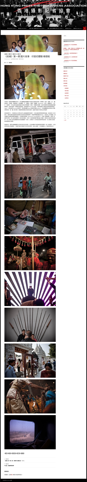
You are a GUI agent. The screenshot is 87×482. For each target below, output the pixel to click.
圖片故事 (13, 453)
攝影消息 (65, 80)
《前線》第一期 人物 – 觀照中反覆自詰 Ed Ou (14, 460)
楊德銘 (18, 453)
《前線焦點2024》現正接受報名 (70, 60)
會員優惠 (65, 83)
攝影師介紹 (15, 54)
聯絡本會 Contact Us (77, 28)
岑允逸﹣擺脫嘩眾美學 (9, 464)
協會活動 (67, 90)
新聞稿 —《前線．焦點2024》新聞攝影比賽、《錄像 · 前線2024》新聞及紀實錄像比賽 (73, 49)
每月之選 (67, 95)
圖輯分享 (10, 54)
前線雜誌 (6, 54)
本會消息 (65, 85)
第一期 (22, 453)
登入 (12, 474)
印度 (9, 453)
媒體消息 (65, 73)
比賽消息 (67, 98)
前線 (6, 453)
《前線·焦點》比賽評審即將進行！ (70, 53)
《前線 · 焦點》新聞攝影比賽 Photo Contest (36, 28)
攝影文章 (19, 54)
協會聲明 (67, 93)
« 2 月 (65, 120)
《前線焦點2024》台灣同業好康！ (70, 56)
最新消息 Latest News (22, 28)
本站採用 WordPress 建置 (7, 480)
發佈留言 (22, 59)
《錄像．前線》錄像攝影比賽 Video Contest (55, 28)
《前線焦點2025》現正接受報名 (70, 44)
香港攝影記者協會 (15, 59)
